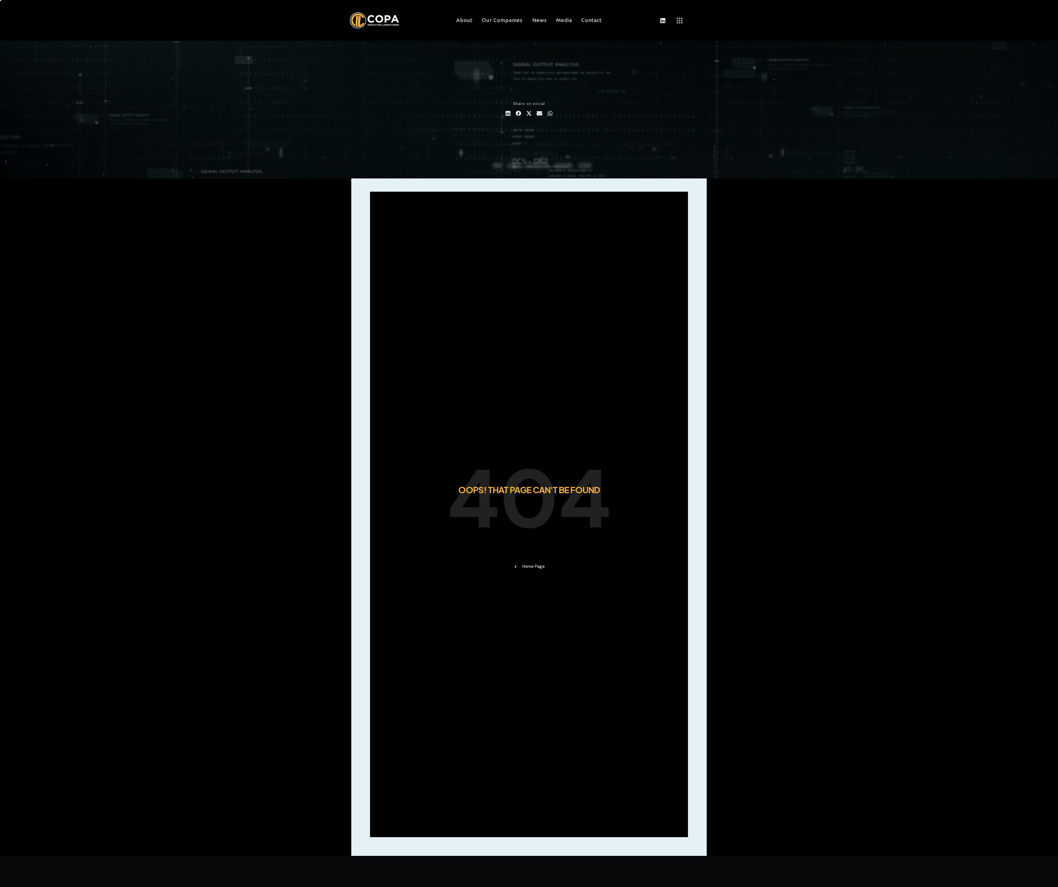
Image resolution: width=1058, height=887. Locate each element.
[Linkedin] (662, 20)
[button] (508, 113)
